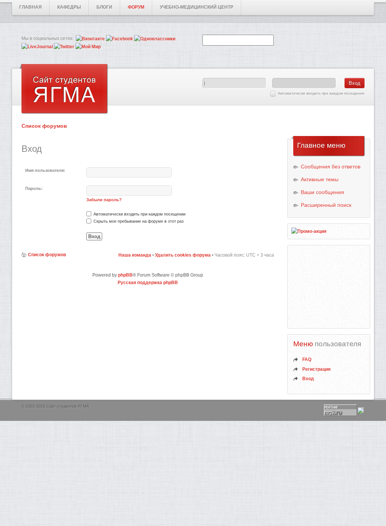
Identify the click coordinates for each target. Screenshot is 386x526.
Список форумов (44, 126)
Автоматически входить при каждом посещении (321, 93)
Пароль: (34, 188)
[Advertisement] (329, 286)
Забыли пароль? (104, 199)
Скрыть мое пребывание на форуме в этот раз (138, 221)
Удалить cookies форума (183, 255)
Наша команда (134, 255)
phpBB (125, 275)
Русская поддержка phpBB (148, 282)
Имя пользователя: (45, 170)
